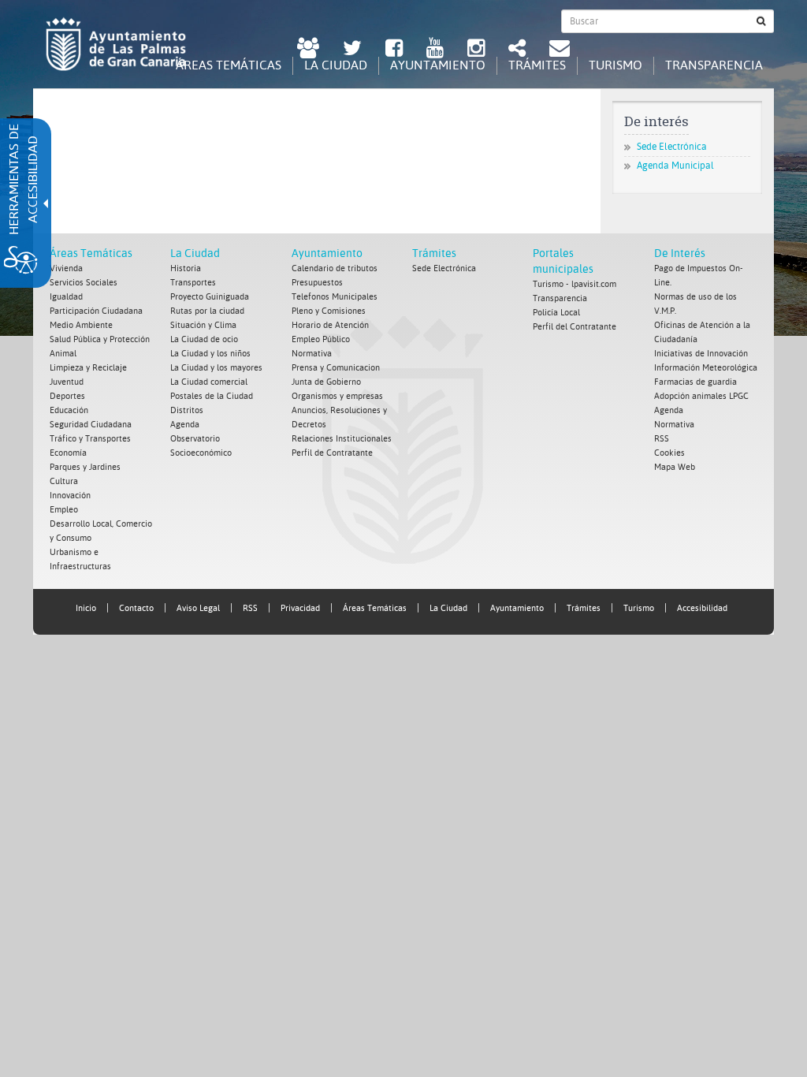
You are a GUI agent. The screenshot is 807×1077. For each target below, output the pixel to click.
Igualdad (66, 297)
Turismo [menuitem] (615, 65)
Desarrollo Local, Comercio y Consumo (101, 531)
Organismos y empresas (337, 396)
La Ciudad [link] (448, 608)
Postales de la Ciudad (211, 396)
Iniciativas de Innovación (701, 353)
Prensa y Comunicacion (336, 368)
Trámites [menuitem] (537, 65)
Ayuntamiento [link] (517, 608)
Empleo (64, 510)
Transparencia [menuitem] (714, 65)
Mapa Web (674, 467)
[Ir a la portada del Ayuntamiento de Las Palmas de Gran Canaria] (116, 44)
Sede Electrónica (672, 146)
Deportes (67, 396)
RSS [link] (250, 608)
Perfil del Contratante (574, 327)
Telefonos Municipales (334, 297)
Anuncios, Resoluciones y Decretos (339, 417)
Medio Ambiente (81, 325)
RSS (661, 439)
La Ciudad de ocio (204, 339)
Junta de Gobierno (326, 382)
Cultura (64, 481)
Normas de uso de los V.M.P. (695, 304)
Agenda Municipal (675, 165)
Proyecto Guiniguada (209, 297)
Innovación (70, 495)
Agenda (184, 424)
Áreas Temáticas (91, 253)
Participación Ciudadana (96, 311)
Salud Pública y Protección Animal (100, 346)
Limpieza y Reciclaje (88, 368)
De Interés (679, 253)
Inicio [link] (86, 608)
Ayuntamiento (327, 253)
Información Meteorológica (705, 368)
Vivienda (66, 268)
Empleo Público (321, 339)
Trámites (434, 253)
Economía (68, 453)
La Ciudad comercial (208, 382)
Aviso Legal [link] (198, 608)
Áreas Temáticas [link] (375, 608)
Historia (185, 268)
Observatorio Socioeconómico (201, 446)
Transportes (193, 283)
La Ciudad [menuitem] (335, 65)
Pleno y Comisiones (329, 311)
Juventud (67, 382)
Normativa (312, 353)
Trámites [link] (584, 608)
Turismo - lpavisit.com (574, 284)
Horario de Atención (330, 325)
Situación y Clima (203, 325)
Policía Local (556, 312)
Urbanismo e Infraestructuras (80, 559)
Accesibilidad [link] (702, 608)
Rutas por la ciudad (207, 311)
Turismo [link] (638, 608)
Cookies (669, 453)
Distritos (186, 410)
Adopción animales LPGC (701, 396)
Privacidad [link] (300, 608)
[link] (308, 50)
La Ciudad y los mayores (216, 368)
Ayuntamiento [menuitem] (437, 65)
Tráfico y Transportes (90, 439)
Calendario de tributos (334, 268)
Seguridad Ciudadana (91, 424)
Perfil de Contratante (332, 453)
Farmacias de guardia (695, 382)
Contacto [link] (136, 608)
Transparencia (560, 298)
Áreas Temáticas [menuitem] (228, 65)
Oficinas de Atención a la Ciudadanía (702, 332)
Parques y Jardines (85, 467)
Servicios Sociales (83, 283)
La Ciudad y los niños (210, 353)
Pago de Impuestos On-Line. (698, 275)
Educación (69, 410)
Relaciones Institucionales (342, 439)
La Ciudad (195, 253)
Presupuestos (317, 283)
